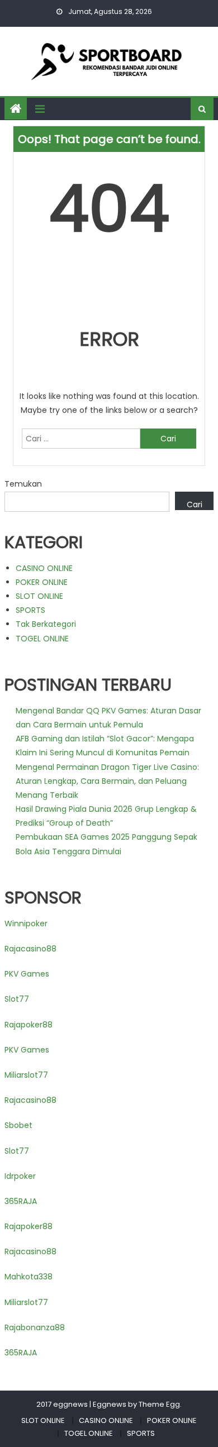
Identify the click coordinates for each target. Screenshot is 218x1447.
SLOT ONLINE (39, 596)
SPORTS (30, 610)
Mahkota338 (28, 1276)
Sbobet (18, 1125)
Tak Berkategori (46, 624)
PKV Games (26, 973)
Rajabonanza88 (34, 1327)
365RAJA (20, 1201)
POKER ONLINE (42, 582)
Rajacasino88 (30, 948)
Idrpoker (20, 1176)
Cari (194, 504)
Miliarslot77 (26, 1075)
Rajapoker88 (28, 1024)
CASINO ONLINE (44, 568)
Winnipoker (26, 923)
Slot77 (16, 999)
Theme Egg (159, 1404)
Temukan (23, 483)
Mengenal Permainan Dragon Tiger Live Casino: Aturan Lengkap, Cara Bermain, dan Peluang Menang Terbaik (107, 781)
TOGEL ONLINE (42, 638)
